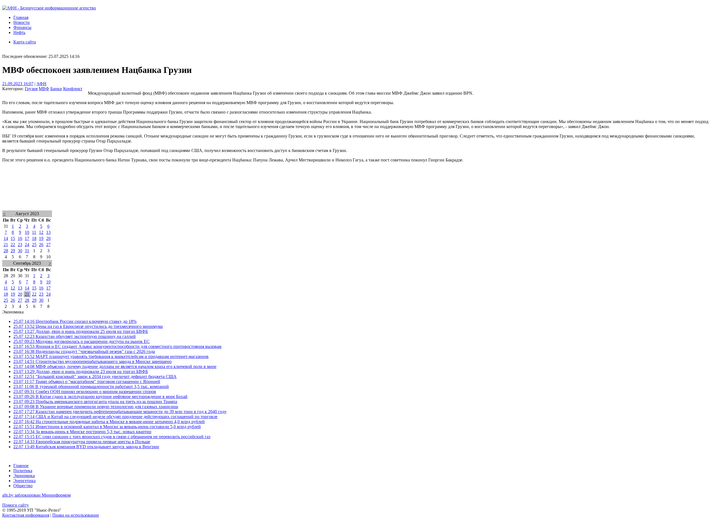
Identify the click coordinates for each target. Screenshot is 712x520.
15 (13, 238)
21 (6, 244)
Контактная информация (25, 515)
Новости (21, 22)
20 (48, 238)
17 (27, 238)
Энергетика (24, 480)
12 (41, 232)
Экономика (24, 475)
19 (41, 238)
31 (27, 250)
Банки (56, 88)
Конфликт (72, 88)
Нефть (19, 32)
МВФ (44, 88)
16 (20, 238)
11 (34, 232)
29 (13, 250)
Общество (23, 485)
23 (20, 244)
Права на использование (75, 515)
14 (6, 238)
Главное (21, 465)
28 (6, 250)
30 (20, 250)
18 (34, 238)
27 (48, 244)
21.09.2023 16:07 (17, 83)
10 (27, 232)
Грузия (31, 88)
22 (13, 244)
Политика (22, 470)
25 (34, 244)
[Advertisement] (169, 193)
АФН (41, 83)
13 (48, 232)
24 (27, 244)
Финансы (22, 27)
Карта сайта (24, 42)
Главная (20, 17)
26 (41, 244)
